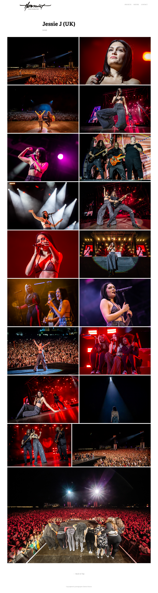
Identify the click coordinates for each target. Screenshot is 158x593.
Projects (128, 4)
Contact (144, 4)
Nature (136, 4)
